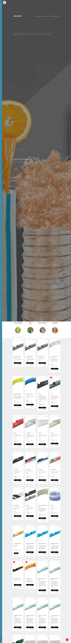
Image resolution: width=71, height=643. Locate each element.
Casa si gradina (18, 323)
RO (60, 8)
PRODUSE (20, 34)
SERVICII (15, 34)
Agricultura (30, 34)
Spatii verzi (25, 34)
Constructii (41, 34)
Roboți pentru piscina (47, 34)
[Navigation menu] (1, 1)
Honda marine (35, 34)
